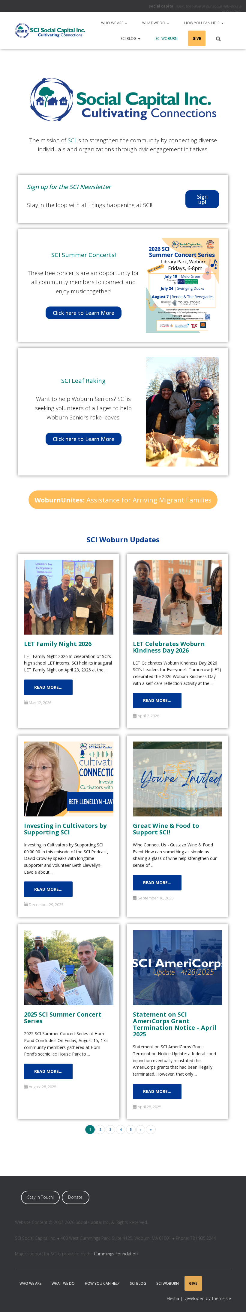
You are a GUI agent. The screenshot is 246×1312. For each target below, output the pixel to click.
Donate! (75, 1197)
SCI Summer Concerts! (83, 255)
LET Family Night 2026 (58, 643)
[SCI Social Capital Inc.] (50, 30)
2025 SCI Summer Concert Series (62, 1017)
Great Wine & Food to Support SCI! (166, 829)
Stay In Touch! (40, 1197)
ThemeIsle (221, 1298)
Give (197, 38)
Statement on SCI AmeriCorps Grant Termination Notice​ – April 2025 (174, 1024)
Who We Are (112, 22)
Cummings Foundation (116, 1254)
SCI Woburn (166, 38)
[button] (125, 22)
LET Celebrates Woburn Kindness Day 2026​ (169, 647)
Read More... (48, 687)
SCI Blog (129, 38)
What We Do (154, 22)
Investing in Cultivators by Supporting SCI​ (65, 829)
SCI (72, 140)
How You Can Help (202, 22)
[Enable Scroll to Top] (234, 1300)
